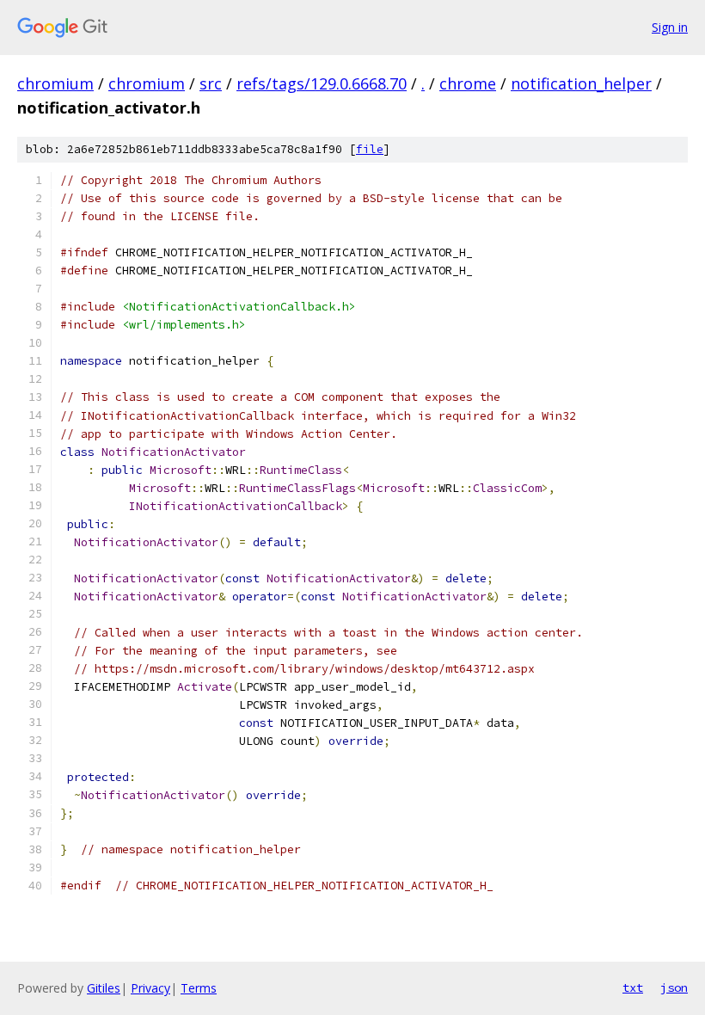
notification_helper (581, 83)
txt (632, 987)
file (369, 149)
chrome (467, 83)
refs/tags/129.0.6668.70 (321, 83)
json (674, 987)
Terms (199, 988)
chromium (55, 83)
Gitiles (103, 988)
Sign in (670, 27)
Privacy (150, 988)
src (210, 83)
